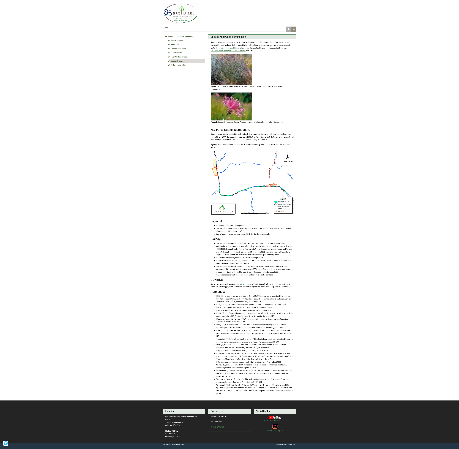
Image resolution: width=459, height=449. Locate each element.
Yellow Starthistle (178, 65)
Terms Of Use (292, 445)
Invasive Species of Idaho (229, 48)
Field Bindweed (177, 40)
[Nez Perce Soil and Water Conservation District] (181, 13)
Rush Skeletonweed (179, 57)
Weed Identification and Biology (181, 36)
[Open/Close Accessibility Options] (6, 443)
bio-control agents (244, 284)
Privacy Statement (281, 445)
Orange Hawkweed (178, 48)
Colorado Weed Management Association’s (228, 50)
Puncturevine (176, 53)
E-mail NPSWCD (217, 427)
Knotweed (175, 44)
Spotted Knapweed (178, 61)
